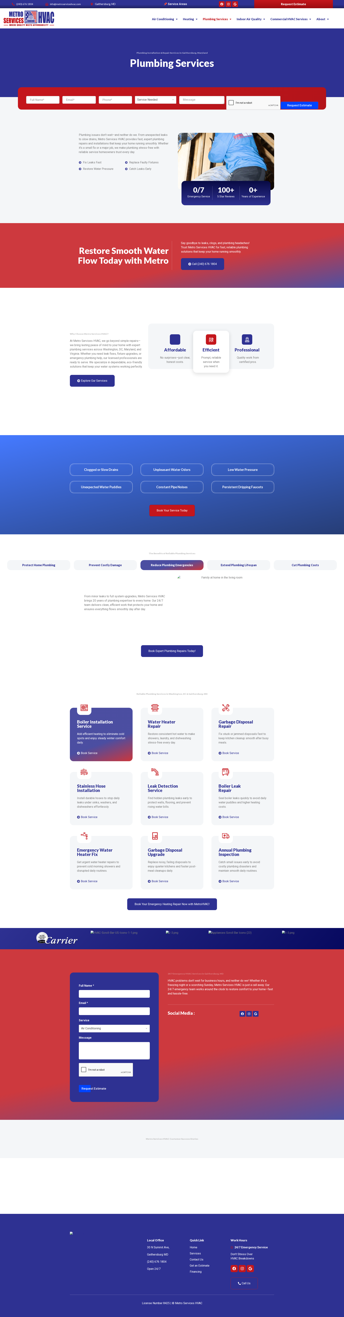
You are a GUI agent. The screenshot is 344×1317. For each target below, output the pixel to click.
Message (85, 1037)
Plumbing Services (215, 19)
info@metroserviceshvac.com (65, 4)
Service (84, 1020)
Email (83, 1003)
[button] (164, 19)
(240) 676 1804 (24, 4)
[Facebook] (222, 4)
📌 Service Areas (175, 4)
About (320, 19)
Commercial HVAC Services (289, 19)
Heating (188, 19)
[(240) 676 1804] (13, 4)
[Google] (235, 4)
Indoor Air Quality (249, 19)
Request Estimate (293, 4)
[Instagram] (228, 4)
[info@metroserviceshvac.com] (47, 4)
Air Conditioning (163, 19)
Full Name (86, 985)
